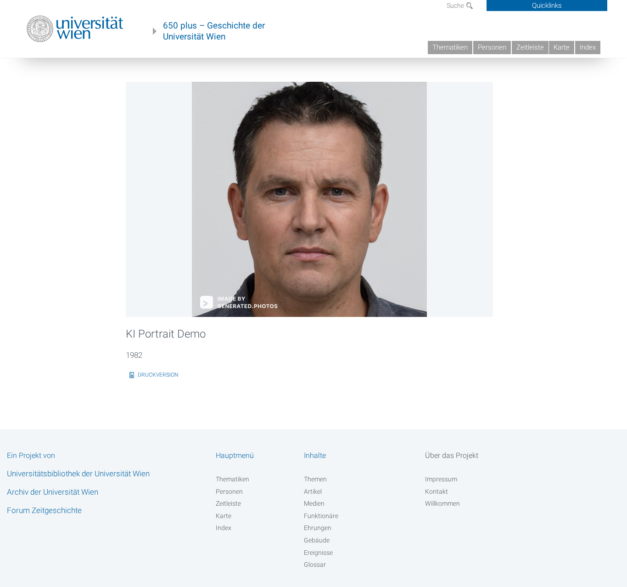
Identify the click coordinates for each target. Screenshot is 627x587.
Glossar (315, 564)
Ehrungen (317, 527)
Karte (562, 47)
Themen (315, 479)
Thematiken (450, 47)
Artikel (313, 491)
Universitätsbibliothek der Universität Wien (78, 473)
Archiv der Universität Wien (52, 492)
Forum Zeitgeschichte (44, 510)
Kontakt (436, 491)
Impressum (441, 479)
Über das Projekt (451, 455)
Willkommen (442, 503)
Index (588, 47)
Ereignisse (318, 552)
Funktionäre (321, 515)
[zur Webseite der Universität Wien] (75, 29)
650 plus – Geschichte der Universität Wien (214, 31)
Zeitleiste (530, 47)
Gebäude (317, 540)
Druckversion (158, 375)
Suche (456, 5)
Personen (492, 47)
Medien (314, 503)
